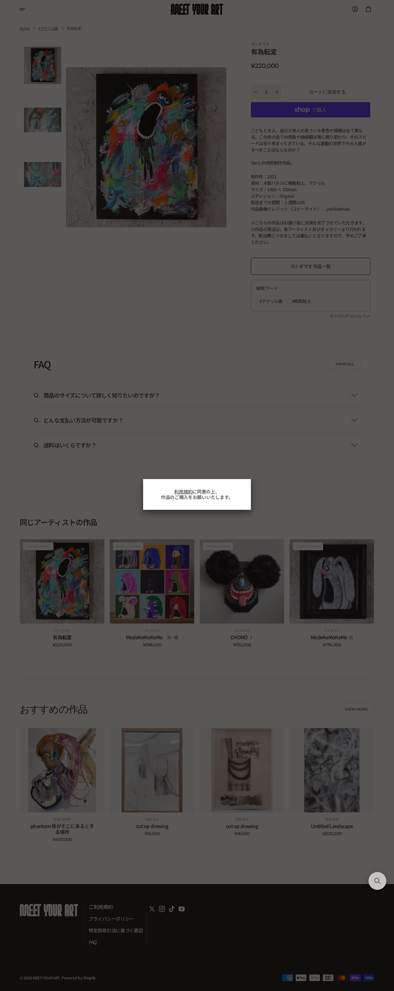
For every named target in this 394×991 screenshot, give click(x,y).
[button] (377, 881)
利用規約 (183, 491)
